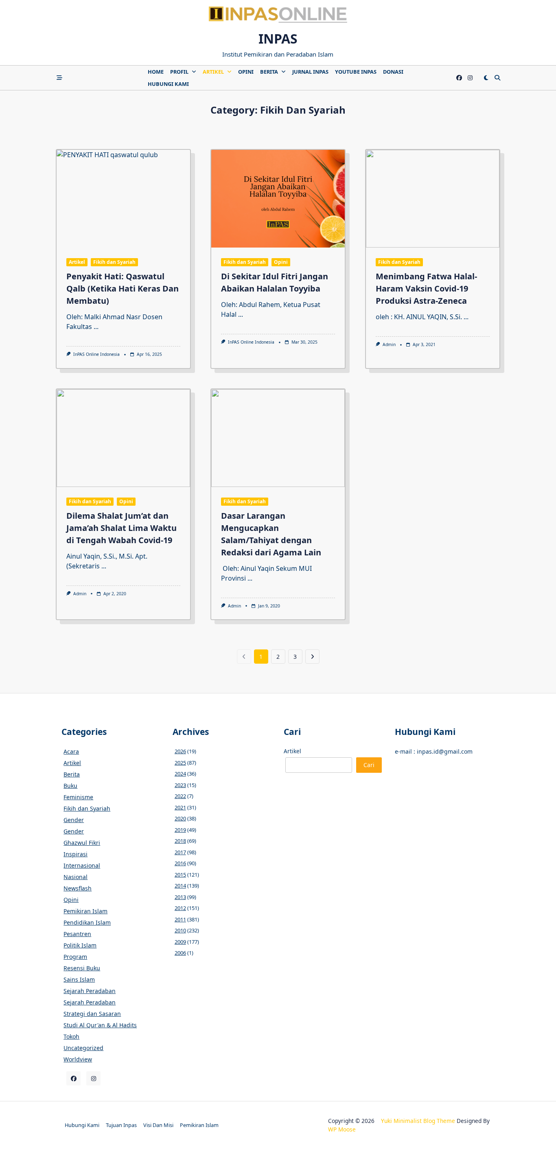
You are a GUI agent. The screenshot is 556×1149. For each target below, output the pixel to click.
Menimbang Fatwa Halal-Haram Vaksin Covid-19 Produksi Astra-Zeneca (426, 288)
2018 (180, 840)
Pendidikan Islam (87, 922)
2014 (180, 885)
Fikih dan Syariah (114, 262)
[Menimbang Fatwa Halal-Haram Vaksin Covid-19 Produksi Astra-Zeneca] (432, 199)
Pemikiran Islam (85, 911)
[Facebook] (459, 78)
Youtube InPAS (356, 71)
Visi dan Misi (158, 1125)
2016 (180, 863)
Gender (73, 820)
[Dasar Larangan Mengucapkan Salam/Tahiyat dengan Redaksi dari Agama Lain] (278, 438)
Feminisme (78, 797)
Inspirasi (75, 854)
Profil (179, 71)
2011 (180, 919)
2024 (180, 773)
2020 (180, 818)
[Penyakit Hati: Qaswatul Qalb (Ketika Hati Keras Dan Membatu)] (123, 199)
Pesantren (77, 934)
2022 (180, 796)
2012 (180, 908)
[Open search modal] (497, 77)
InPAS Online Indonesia (96, 354)
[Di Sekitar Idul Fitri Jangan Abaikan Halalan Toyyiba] (278, 199)
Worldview (77, 1059)
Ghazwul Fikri (81, 842)
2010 (180, 930)
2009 (180, 941)
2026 (180, 751)
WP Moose (342, 1129)
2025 (180, 762)
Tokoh (71, 1036)
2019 (180, 829)
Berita (269, 71)
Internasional (81, 865)
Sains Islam (79, 979)
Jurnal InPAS (310, 71)
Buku (70, 785)
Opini (246, 71)
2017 (180, 852)
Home (156, 71)
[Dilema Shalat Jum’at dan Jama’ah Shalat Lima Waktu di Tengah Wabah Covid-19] (123, 438)
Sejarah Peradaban (89, 991)
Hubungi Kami (168, 84)
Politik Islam (79, 945)
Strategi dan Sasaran (92, 1013)
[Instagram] (470, 78)
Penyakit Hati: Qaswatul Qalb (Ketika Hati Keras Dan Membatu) (122, 288)
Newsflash (77, 888)
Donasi (393, 71)
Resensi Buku (81, 968)
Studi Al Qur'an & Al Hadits (100, 1025)
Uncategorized (83, 1048)
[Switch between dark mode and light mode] (486, 77)
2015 (180, 874)
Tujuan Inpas (121, 1125)
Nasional (75, 877)
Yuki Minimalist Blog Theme (418, 1121)
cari (368, 765)
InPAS (278, 38)
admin (389, 344)
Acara (71, 751)
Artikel (213, 71)
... (96, 326)
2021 (180, 807)
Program (75, 956)
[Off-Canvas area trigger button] (59, 77)
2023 (180, 785)
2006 (180, 952)
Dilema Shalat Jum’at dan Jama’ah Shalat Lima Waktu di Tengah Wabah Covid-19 (121, 528)
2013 (180, 897)
